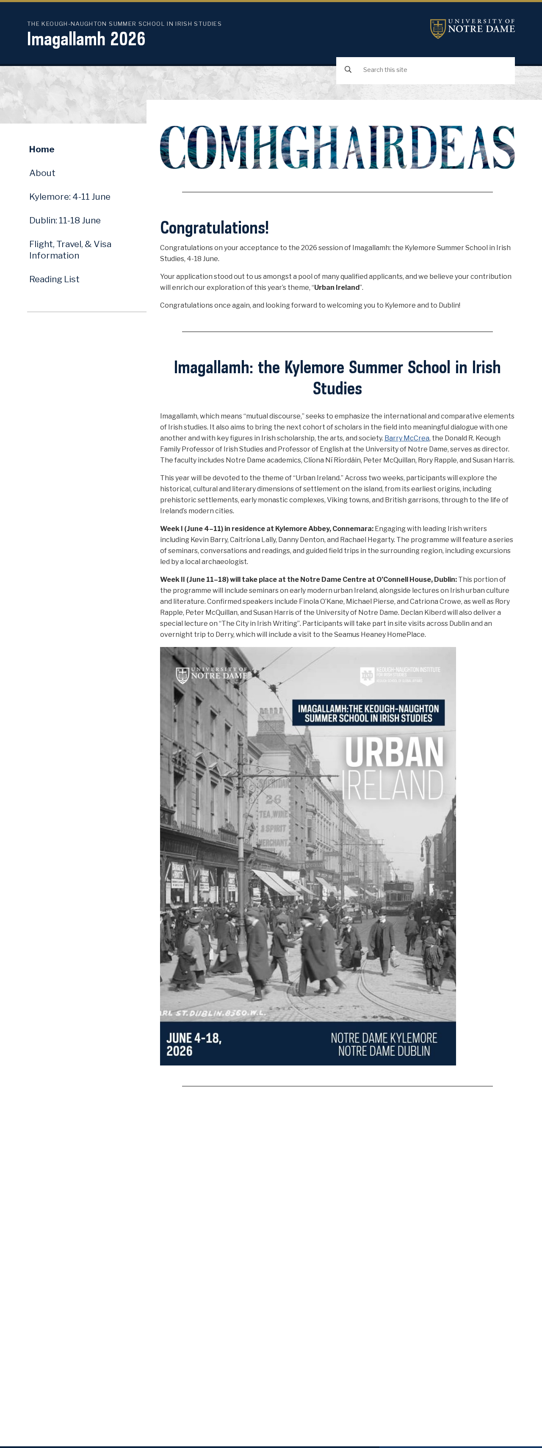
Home (42, 149)
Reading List (54, 279)
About (42, 173)
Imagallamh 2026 (86, 38)
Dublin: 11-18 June (65, 220)
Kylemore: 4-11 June (70, 196)
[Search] (348, 70)
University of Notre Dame (472, 29)
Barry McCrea (406, 438)
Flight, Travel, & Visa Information (70, 250)
